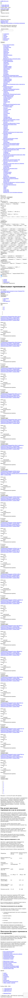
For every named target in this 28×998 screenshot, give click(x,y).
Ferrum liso (18, 237)
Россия (8, 292)
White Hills (6, 49)
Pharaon (5, 140)
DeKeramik (6, 63)
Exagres (5, 65)
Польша (19, 263)
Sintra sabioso (5, 243)
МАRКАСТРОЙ (7, 118)
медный (24, 259)
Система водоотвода (8, 183)
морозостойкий (6, 273)
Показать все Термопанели (9, 177)
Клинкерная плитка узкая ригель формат (12, 76)
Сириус (5, 147)
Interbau (5, 111)
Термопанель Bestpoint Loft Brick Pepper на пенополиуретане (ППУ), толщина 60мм (10, 500)
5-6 (22, 216)
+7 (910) (5, 5)
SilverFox (5, 71)
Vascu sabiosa (9, 239)
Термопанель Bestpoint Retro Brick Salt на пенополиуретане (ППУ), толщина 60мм (10, 319)
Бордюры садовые (7, 133)
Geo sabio (19, 235)
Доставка (5, 974)
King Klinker (6, 69)
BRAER (5, 125)
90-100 (10, 211)
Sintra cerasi (11, 246)
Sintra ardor (14, 242)
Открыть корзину (5, 20)
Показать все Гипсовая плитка (10, 168)
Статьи (5, 979)
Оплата (5, 977)
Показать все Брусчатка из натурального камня (14, 148)
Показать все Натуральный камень (11, 143)
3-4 (13, 216)
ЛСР (4, 103)
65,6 (4, 206)
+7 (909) (5, 6)
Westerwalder (6, 101)
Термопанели (6, 169)
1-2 (8, 216)
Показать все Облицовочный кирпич (12, 94)
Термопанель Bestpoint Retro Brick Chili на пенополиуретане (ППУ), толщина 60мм (10, 422)
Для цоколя (3, 291)
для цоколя (9, 197)
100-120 (17, 211)
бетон (4, 267)
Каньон (5, 162)
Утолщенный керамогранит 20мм (11, 149)
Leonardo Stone (7, 47)
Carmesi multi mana (22, 230)
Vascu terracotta (19, 239)
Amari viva (9, 249)
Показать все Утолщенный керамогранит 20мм (14, 154)
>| (3, 793)
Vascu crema (9, 241)
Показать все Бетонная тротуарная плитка (13, 132)
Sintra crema (19, 246)
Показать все (4, 221)
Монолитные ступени (8, 120)
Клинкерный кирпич (8, 86)
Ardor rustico (11, 235)
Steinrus (5, 128)
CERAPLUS (6, 153)
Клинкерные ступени (8, 105)
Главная (5, 279)
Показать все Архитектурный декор (11, 159)
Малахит (5, 53)
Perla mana (24, 232)
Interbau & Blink (7, 67)
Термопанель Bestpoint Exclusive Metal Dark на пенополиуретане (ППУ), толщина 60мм (11, 680)
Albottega (5, 152)
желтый (19, 257)
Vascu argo (10, 238)
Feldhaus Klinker (7, 66)
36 (3, 308)
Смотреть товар (4, 340)
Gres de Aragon (7, 109)
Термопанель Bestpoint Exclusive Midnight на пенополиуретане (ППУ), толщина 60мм (11, 654)
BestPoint (5, 62)
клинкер (11, 267)
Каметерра (6, 52)
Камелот (5, 51)
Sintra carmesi (23, 242)
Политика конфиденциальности (10, 981)
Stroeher (5, 72)
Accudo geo (9, 247)
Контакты (5, 975)
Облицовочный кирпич (8, 90)
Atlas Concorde (7, 150)
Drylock (5, 186)
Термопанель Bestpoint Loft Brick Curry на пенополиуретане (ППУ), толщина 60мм (10, 551)
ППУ (17, 267)
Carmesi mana (21, 228)
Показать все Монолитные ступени (11, 123)
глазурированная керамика (8, 268)
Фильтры (3, 293)
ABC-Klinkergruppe (8, 61)
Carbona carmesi (18, 247)
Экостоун (5, 57)
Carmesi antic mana (6, 231)
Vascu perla (11, 251)
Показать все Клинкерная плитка (11, 75)
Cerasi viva (16, 249)
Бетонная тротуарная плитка (10, 124)
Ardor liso (12, 234)
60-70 (16, 214)
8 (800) (7, 991)
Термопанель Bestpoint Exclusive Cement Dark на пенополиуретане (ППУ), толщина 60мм (12, 757)
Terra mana (9, 225)
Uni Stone (5, 48)
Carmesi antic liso (21, 234)
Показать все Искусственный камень (11, 58)
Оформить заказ (4, 21)
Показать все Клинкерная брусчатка (11, 104)
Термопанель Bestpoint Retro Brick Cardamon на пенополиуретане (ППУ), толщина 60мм (11, 448)
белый (18, 259)
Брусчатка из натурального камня (11, 144)
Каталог (2, 42)
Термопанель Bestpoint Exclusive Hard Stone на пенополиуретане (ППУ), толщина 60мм (11, 706)
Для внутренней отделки (12, 291)
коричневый (11, 257)
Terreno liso (5, 234)
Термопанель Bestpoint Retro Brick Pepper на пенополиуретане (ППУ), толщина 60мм (11, 345)
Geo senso (9, 232)
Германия (5, 263)
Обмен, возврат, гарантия (9, 982)
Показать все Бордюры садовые (10, 138)
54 (3, 309)
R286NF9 (12, 250)
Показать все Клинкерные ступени (11, 119)
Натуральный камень (8, 139)
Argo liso (21, 231)
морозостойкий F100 (18, 273)
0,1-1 (3, 216)
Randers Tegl (6, 99)
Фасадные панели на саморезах (10, 160)
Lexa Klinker (6, 113)
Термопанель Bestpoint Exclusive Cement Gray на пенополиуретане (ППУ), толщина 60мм (12, 731)
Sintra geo (24, 241)
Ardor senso (5, 228)
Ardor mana (13, 228)
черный (4, 259)
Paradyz (5, 70)
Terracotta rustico (6, 224)
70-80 (4, 211)
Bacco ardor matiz (21, 250)
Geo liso (15, 231)
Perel (4, 188)
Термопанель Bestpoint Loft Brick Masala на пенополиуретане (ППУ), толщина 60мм (10, 525)
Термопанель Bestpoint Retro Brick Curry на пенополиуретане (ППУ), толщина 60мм (10, 397)
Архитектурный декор (8, 155)
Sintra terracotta (22, 243)
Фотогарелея (6, 980)
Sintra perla (13, 243)
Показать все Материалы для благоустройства (14, 182)
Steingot (5, 91)
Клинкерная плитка (7, 60)
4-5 (17, 216)
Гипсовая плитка (7, 164)
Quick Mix (6, 189)
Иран (12, 263)
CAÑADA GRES (7, 106)
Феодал (5, 56)
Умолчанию (3, 296)
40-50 (4, 214)
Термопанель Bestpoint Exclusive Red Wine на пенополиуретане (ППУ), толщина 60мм (11, 628)
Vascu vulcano (6, 242)
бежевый (12, 259)
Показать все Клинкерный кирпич (11, 89)
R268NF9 (5, 250)
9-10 (3, 220)
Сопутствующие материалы (9, 184)
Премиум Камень (7, 55)
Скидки (4, 209)
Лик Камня (6, 142)
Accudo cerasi (12, 245)
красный (11, 255)
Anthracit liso (12, 230)
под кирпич (5, 270)
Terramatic (6, 74)
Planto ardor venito (17, 225)
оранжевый (18, 255)
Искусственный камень (8, 44)
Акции (4, 973)
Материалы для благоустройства (10, 178)
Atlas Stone (6, 46)
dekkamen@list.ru (7, 993)
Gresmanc (5, 110)
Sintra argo (21, 245)
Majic (5, 187)
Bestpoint (5, 170)
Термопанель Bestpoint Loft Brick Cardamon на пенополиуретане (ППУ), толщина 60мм (11, 603)
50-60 (10, 214)
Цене (4, 299)
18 (1, 304)
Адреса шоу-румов (5, 8)
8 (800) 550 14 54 (4, 1)
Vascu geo (17, 241)
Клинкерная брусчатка (8, 95)
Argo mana (10, 237)
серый (4, 255)
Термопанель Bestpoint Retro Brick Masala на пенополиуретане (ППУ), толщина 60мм (11, 371)
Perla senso (17, 232)
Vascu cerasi (18, 238)
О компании (6, 976)
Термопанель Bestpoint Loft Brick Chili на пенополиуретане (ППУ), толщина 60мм (10, 577)
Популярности (6, 301)
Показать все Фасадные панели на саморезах (13, 163)
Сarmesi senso (15, 224)
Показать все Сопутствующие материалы (12, 192)
